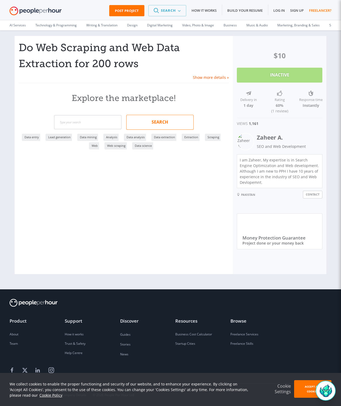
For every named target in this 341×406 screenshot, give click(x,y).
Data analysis (136, 137)
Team (14, 343)
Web (95, 146)
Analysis (111, 137)
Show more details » (211, 77)
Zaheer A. (270, 137)
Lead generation (59, 137)
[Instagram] (51, 370)
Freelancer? (320, 10)
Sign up (297, 10)
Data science (143, 146)
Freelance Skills (241, 343)
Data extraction (164, 137)
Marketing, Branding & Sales (298, 25)
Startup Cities (185, 343)
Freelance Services (244, 334)
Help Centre (74, 353)
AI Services (18, 25)
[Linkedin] (38, 370)
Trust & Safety (75, 343)
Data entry (32, 137)
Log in (279, 10)
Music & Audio (257, 25)
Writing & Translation (101, 25)
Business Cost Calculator (193, 334)
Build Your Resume (245, 10)
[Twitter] (25, 370)
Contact (312, 194)
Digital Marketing (160, 25)
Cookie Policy (50, 395)
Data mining (88, 137)
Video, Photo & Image (198, 25)
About (14, 334)
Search (160, 122)
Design (132, 25)
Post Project (127, 10)
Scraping (213, 137)
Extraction (191, 137)
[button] (167, 10)
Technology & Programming (56, 25)
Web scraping (116, 146)
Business (230, 25)
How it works (204, 10)
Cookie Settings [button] (283, 389)
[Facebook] (12, 370)
